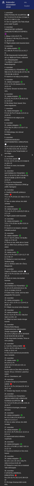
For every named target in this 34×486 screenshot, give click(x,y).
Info (25, 2)
